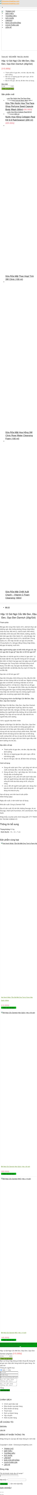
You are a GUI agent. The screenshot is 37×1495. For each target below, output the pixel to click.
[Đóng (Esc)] (1, 1492)
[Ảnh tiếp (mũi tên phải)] (3, 1494)
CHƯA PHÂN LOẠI (10, 1462)
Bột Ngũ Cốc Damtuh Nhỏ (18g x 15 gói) (13, 1333)
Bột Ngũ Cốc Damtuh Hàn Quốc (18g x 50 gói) (15, 1166)
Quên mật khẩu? (6, 1488)
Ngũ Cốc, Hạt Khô (23, 57)
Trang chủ (4, 57)
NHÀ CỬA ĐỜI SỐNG (11, 1460)
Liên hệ (2, 1430)
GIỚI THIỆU (8, 1451)
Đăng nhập (4, 1484)
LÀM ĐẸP (7, 1458)
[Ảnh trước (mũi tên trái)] (1, 1494)
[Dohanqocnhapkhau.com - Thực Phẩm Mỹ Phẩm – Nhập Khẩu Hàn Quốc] (9, 2)
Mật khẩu (3, 1480)
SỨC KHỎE (12, 57)
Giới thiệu (3, 1426)
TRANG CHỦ (9, 1448)
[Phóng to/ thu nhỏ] (3, 1492)
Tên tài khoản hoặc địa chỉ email (12, 1473)
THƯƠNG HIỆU (9, 1453)
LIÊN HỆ (7, 1465)
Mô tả (7, 607)
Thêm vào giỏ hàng (7, 88)
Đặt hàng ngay (5, 1390)
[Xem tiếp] (4, 84)
